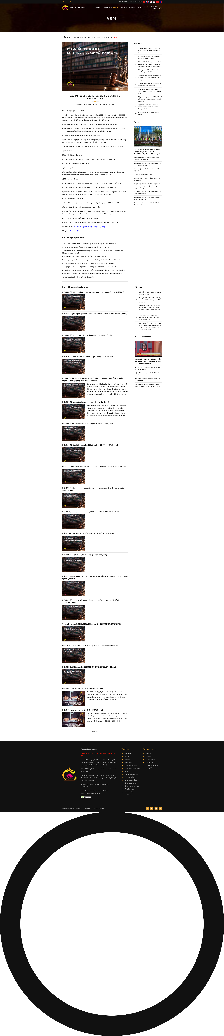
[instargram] (63, 2)
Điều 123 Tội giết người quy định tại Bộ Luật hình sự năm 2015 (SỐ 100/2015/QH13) (94, 314)
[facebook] (67, 2)
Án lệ (126, 771)
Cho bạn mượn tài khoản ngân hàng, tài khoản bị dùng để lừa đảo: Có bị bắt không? (92, 260)
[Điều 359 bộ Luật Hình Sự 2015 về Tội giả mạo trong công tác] (73, 564)
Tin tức (123, 7)
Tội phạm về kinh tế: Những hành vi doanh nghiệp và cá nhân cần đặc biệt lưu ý (90, 267)
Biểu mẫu (128, 753)
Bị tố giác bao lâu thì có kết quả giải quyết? (79, 277)
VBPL (116, 37)
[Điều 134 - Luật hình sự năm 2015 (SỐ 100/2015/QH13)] (73, 698)
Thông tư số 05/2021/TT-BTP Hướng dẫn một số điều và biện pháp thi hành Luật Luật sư (150, 300)
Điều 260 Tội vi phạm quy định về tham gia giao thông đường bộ (87, 335)
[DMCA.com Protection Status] (86, 797)
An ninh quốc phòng (131, 780)
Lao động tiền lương (131, 774)
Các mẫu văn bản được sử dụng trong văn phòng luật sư (150, 293)
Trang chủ (98, 7)
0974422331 (84, 787)
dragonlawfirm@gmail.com (93, 791)
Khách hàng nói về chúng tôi (152, 767)
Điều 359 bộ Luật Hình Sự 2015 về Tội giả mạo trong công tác (86, 555)
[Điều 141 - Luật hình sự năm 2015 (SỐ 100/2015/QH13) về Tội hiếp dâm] (73, 676)
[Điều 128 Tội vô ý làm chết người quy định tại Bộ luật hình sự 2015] (73, 433)
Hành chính (128, 762)
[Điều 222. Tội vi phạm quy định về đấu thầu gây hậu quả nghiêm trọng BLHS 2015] (73, 476)
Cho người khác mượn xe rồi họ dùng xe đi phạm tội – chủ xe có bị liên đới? (89, 263)
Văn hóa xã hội (129, 777)
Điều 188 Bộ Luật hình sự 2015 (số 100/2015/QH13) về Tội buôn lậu (88, 533)
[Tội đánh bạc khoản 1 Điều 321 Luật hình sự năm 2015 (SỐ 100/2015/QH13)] (73, 633)
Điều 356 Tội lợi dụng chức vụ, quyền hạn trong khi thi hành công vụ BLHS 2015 (93, 292)
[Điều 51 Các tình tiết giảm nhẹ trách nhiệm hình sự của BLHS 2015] (73, 366)
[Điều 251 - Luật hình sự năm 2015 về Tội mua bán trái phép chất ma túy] (73, 655)
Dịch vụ (115, 7)
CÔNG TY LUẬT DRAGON (85, 808)
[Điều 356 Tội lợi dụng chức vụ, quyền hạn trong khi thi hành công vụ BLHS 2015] (73, 302)
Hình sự (127, 759)
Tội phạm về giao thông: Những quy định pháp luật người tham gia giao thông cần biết (93, 273)
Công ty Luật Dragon (78, 7)
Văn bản (131, 7)
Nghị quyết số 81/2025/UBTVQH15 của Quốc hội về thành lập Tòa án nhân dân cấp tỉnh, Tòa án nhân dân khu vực (149, 309)
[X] (70, 2)
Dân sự (127, 756)
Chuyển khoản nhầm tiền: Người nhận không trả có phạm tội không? (87, 247)
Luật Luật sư (129, 795)
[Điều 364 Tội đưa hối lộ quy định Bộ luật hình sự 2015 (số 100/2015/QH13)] (73, 454)
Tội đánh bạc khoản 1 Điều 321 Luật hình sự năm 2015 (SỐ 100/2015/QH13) (91, 624)
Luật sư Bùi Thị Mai (74, 231)
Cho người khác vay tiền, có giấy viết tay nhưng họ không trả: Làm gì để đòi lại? (90, 244)
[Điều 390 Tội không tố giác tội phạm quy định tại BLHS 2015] (73, 411)
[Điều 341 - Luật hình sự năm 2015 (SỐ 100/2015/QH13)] (73, 719)
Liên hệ (139, 7)
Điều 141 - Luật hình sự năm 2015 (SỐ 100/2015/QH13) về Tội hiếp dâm (90, 667)
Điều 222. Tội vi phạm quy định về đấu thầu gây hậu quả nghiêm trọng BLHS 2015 (94, 466)
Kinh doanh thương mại (132, 768)
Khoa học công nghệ (131, 783)
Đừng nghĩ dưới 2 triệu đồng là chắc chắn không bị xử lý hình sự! (85, 256)
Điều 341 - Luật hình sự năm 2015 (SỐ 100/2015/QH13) (83, 710)
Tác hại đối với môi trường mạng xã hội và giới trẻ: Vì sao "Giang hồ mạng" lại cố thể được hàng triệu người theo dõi (149, 64)
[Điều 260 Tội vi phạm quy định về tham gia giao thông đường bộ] (73, 345)
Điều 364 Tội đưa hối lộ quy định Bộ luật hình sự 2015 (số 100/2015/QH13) (91, 445)
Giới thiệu (107, 7)
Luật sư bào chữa (94, 37)
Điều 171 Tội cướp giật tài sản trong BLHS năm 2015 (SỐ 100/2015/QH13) (90, 512)
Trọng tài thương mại (131, 765)
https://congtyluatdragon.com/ (90, 793)
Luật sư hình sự (107, 37)
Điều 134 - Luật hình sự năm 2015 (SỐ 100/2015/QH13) (83, 688)
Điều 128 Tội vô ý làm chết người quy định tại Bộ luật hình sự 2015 (87, 423)
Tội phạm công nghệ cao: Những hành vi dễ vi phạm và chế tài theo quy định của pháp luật (94, 270)
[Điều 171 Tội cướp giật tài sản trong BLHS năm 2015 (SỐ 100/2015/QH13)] (73, 521)
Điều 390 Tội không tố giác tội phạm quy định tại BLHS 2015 (85, 402)
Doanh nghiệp (150, 759)
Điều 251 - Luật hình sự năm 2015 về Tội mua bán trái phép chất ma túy (90, 646)
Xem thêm (95, 731)
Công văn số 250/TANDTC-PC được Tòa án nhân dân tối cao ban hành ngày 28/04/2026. (150, 317)
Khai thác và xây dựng (132, 786)
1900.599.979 (105, 784)
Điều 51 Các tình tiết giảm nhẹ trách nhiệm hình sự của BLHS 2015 (87, 357)
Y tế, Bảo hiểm (129, 789)
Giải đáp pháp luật (80, 37)
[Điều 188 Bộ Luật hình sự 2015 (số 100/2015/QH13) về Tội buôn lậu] (73, 543)
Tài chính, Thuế (129, 792)
